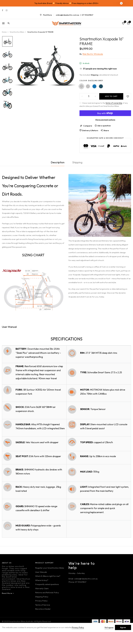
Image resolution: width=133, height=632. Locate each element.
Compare (87, 125)
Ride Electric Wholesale (92, 54)
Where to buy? (41, 580)
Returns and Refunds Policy (47, 592)
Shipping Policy (41, 596)
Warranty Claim (42, 588)
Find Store (47, 15)
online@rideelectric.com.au (67, 15)
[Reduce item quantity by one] (82, 96)
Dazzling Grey (81, 86)
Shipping (94, 75)
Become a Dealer (43, 609)
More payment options (105, 119)
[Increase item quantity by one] (95, 96)
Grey (88, 86)
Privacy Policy (41, 600)
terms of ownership (114, 103)
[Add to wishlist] (128, 96)
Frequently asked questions (47, 584)
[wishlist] (123, 23)
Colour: (91, 81)
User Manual (9, 326)
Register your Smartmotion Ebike (49, 568)
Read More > (8, 593)
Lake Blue (94, 86)
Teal (101, 86)
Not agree (109, 627)
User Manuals (41, 572)
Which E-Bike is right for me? (47, 576)
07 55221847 (87, 15)
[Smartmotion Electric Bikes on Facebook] (2, 10)
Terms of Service (42, 605)
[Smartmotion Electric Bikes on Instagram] (6, 10)
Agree (123, 627)
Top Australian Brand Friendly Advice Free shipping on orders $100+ (66, 3)
